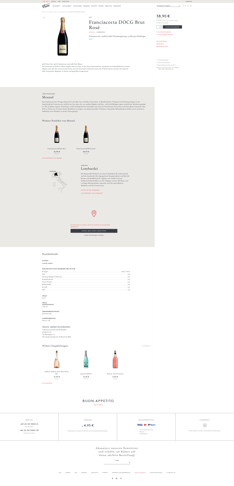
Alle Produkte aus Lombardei (92, 193)
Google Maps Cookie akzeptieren (94, 230)
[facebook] (112, 479)
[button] (185, 6)
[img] (46, 6)
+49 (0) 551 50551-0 (29, 424)
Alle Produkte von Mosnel (52, 158)
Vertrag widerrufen (140, 472)
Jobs (60, 472)
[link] (57, 6)
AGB (76, 472)
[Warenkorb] (191, 6)
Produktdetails (162, 46)
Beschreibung (161, 41)
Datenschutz (94, 472)
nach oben (98, 405)
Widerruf (105, 472)
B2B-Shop (46, 1)
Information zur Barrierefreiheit (121, 472)
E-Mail (117, 460)
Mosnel (92, 32)
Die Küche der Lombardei (90, 190)
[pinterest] (121, 479)
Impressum (84, 472)
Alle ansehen (47, 383)
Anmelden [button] (189, 1)
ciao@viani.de (170, 472)
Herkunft (160, 44)
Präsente (68, 472)
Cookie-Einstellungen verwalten (94, 235)
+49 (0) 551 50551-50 (29, 430)
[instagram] (116, 479)
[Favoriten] (188, 6)
